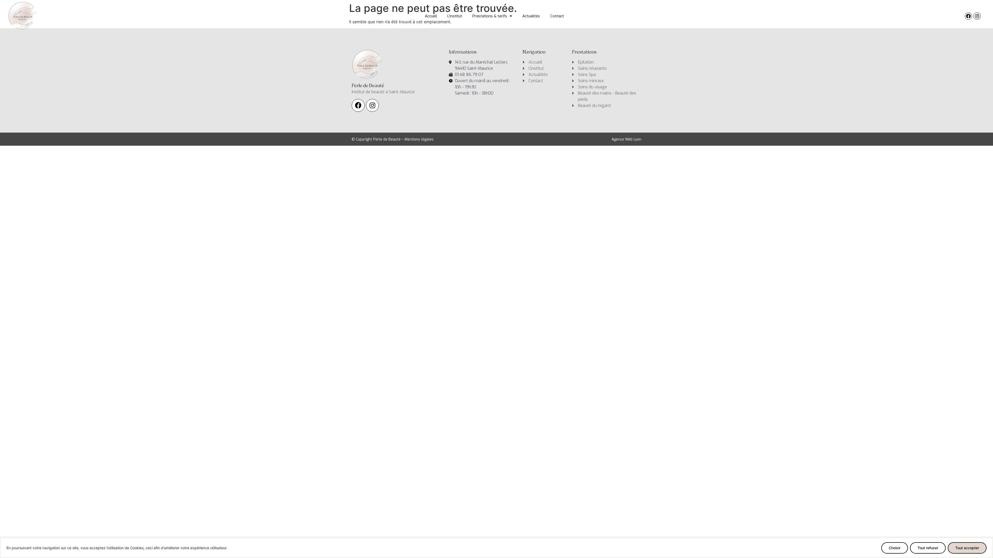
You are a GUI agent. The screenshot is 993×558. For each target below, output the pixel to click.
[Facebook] (968, 16)
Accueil (431, 16)
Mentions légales (419, 139)
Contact (557, 16)
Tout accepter (967, 548)
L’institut (454, 16)
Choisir (894, 548)
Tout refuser (927, 548)
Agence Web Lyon (626, 139)
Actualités (531, 16)
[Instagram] (977, 16)
